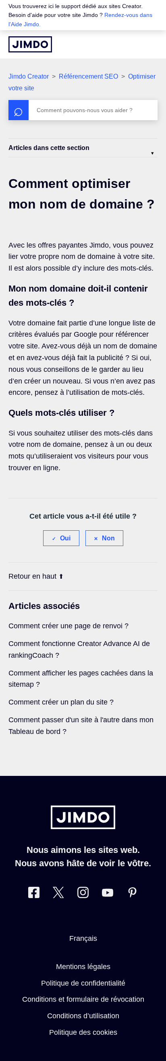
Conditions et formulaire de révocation (83, 999)
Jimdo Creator (28, 76)
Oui (65, 538)
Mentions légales (83, 967)
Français (83, 938)
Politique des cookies (83, 1032)
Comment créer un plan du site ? (61, 702)
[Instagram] (83, 894)
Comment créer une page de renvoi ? (68, 626)
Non (108, 538)
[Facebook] (33, 894)
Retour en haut (32, 576)
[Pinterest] (132, 894)
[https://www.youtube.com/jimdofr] (107, 894)
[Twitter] (58, 894)
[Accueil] (30, 44)
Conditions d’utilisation (83, 1016)
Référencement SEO (88, 76)
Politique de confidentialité (83, 983)
